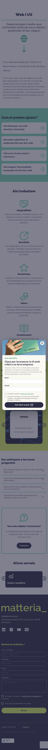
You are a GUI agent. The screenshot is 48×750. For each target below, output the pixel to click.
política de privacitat (27, 394)
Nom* (7, 378)
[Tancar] (42, 343)
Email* (7, 385)
